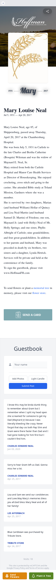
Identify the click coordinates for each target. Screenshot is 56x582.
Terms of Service (36, 568)
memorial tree (41, 288)
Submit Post (28, 385)
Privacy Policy (19, 568)
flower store (38, 293)
